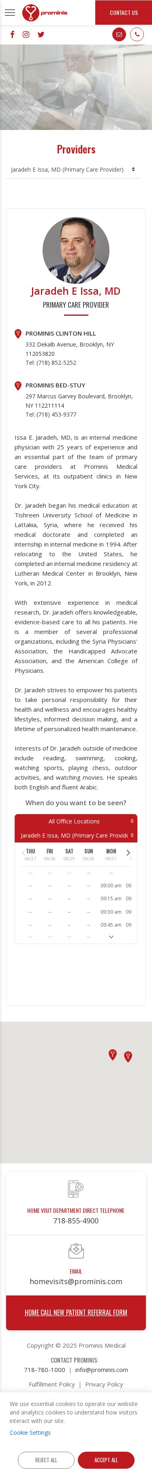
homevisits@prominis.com (76, 1281)
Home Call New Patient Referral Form (76, 1312)
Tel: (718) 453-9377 (51, 414)
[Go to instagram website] (26, 34)
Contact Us (124, 12)
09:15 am (111, 898)
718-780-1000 (44, 1369)
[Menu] (10, 12)
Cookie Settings (30, 1432)
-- (30, 885)
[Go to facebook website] (12, 34)
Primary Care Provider (76, 305)
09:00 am (111, 885)
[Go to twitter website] (41, 34)
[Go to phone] (137, 34)
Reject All (46, 1460)
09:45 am (111, 924)
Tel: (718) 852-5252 (51, 362)
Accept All (106, 1460)
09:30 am (111, 911)
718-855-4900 (75, 1220)
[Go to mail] (119, 34)
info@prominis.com (101, 1369)
